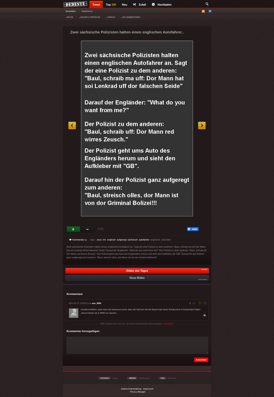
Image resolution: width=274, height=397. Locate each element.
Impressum (148, 389)
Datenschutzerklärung (131, 389)
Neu (124, 4)
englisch (111, 239)
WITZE (69, 17)
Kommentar (79, 239)
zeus (99, 239)
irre (104, 239)
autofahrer (144, 239)
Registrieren (87, 11)
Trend (96, 4)
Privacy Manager (138, 392)
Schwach (88, 229)
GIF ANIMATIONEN (131, 17)
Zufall (142, 4)
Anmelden (71, 11)
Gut (74, 229)
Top (111, 4)
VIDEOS (111, 17)
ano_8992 (96, 303)
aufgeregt (122, 239)
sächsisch (133, 239)
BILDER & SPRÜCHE (90, 17)
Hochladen (164, 4)
